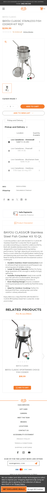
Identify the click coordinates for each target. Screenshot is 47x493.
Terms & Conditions (23, 443)
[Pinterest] (25, 199)
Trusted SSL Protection (26, 215)
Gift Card (23, 409)
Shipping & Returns (23, 447)
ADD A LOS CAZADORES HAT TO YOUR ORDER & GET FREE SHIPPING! (23, 1)
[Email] (8, 199)
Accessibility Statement (23, 434)
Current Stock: (9, 99)
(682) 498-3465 (26, 3)
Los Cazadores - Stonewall (22, 140)
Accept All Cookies (35, 489)
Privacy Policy (23, 439)
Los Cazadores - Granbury (22, 168)
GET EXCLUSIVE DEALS (14, 489)
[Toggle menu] (6, 9)
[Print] (12, 199)
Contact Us (24, 430)
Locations (23, 426)
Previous (1, 356)
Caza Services (23, 405)
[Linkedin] (21, 199)
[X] (17, 199)
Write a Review (28, 32)
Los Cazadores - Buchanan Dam (25, 159)
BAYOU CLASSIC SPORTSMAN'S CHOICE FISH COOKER (22, 371)
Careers (23, 413)
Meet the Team (23, 417)
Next (43, 356)
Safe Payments (25, 212)
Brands (23, 422)
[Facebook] (4, 199)
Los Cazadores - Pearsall (21, 148)
